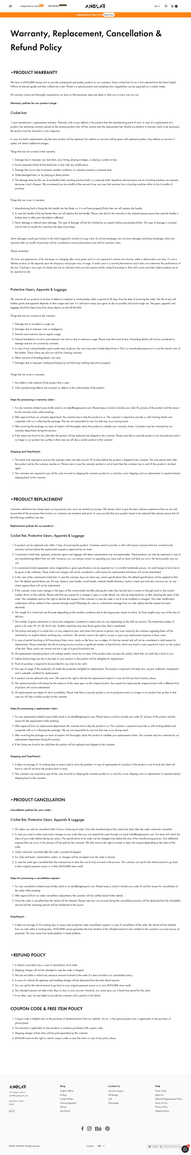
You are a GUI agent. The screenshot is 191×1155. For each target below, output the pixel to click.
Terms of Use (161, 1103)
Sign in (157, 6)
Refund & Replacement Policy (168, 1098)
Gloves (63, 1106)
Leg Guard (65, 1110)
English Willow (67, 1090)
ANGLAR (14, 1086)
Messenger (113, 1103)
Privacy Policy (161, 1106)
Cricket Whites (66, 1098)
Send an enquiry (115, 1090)
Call (110, 1098)
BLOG (13, 1111)
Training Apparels (68, 1103)
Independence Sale (31, 6)
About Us (159, 1094)
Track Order (161, 1090)
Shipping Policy (162, 1110)
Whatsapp (113, 1094)
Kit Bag (63, 1094)
